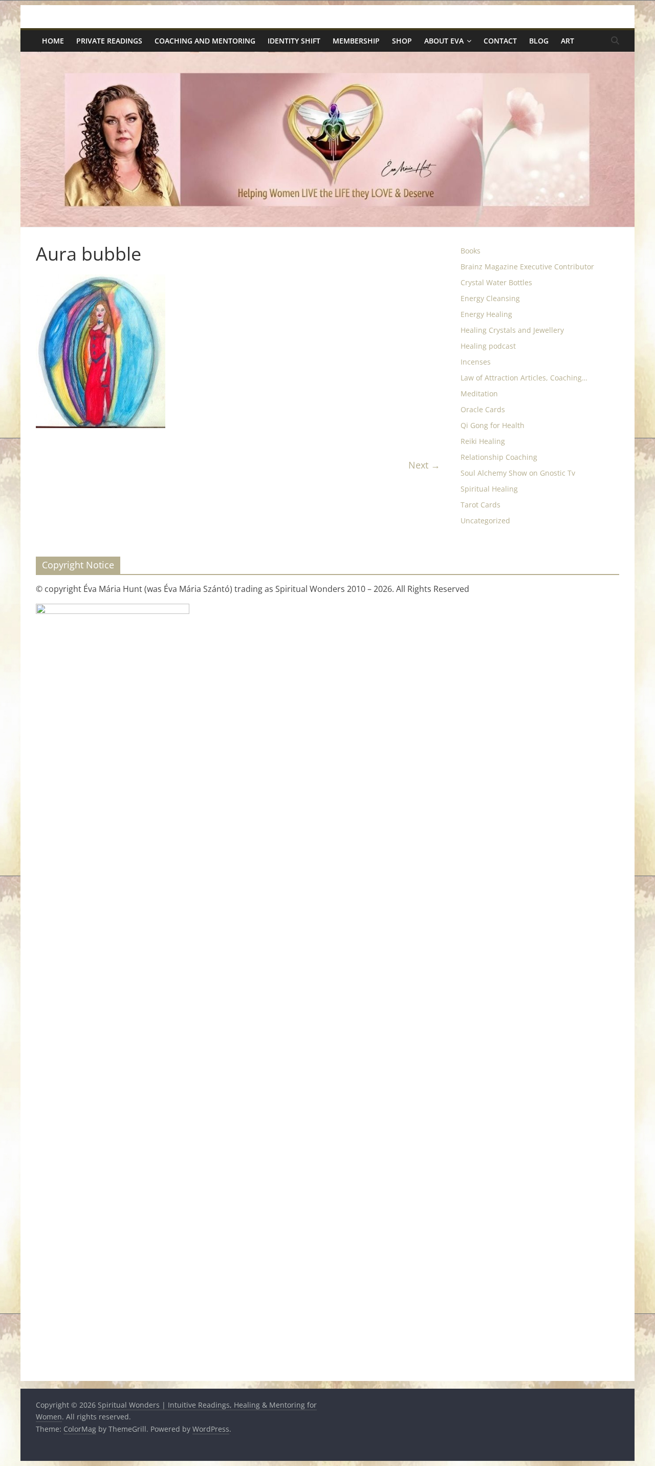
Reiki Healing (483, 441)
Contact (500, 41)
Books (471, 251)
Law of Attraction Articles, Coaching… (524, 378)
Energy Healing (486, 314)
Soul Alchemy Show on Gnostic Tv (518, 473)
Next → (424, 465)
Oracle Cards (483, 409)
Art (567, 41)
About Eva (444, 41)
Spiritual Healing (489, 489)
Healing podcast (488, 346)
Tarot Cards (480, 504)
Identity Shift (294, 41)
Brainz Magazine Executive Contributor (527, 266)
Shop (402, 41)
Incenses (476, 362)
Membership (356, 41)
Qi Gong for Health (493, 425)
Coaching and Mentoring (205, 41)
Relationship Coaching (499, 457)
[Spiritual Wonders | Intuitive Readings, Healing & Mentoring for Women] (327, 57)
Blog (539, 41)
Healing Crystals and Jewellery (512, 330)
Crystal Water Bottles (496, 282)
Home (53, 41)
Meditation (479, 393)
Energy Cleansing (490, 298)
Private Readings (109, 41)
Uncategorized (485, 520)
